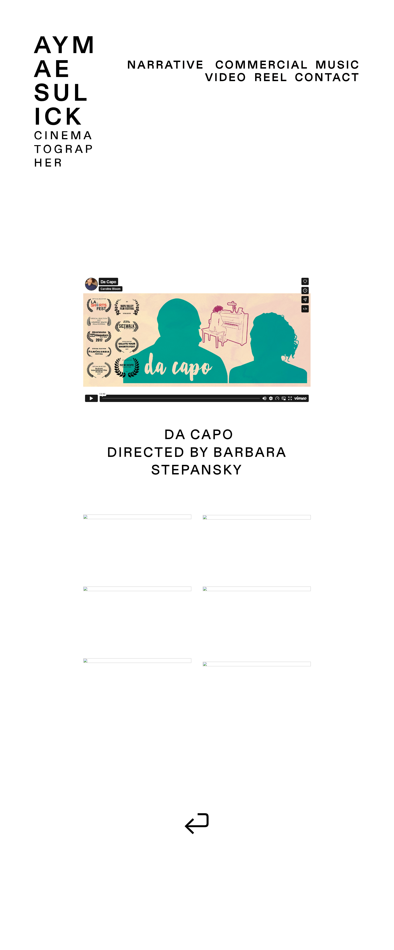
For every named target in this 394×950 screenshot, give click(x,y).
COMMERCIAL (261, 65)
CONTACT (327, 77)
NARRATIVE (165, 65)
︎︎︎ (197, 822)
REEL (271, 77)
